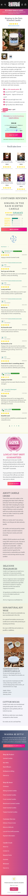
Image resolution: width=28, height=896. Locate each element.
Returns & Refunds (8, 827)
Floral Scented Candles (9, 795)
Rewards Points (7, 855)
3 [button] (14, 426)
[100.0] (13, 239)
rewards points (14, 89)
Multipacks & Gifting (8, 771)
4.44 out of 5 (18, 212)
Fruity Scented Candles (9, 799)
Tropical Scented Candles (10, 812)
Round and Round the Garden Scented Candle (7, 182)
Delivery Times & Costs (9, 823)
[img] (5, 255)
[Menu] (1, 4)
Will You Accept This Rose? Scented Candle (7, 161)
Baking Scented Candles (10, 791)
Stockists (5, 859)
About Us (5, 847)
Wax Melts (6, 763)
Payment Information (9, 836)
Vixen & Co (6, 775)
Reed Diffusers (7, 767)
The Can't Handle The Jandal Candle (21, 161)
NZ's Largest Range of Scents (14, 10)
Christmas (6, 786)
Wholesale (6, 864)
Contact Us (6, 851)
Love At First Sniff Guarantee (11, 831)
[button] (13, 24)
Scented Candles (7, 758)
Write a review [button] (14, 229)
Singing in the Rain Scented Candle (13, 19)
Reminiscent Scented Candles (11, 803)
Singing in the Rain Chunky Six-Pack (15, 262)
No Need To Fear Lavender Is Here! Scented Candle (21, 183)
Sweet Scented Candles (9, 808)
